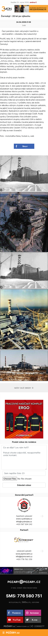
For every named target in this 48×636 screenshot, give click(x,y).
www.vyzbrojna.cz (24, 519)
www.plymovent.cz (24, 554)
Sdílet (25, 146)
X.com (34, 619)
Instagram (34, 613)
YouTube (17, 619)
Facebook (16, 613)
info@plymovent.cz (24, 556)
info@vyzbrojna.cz (24, 521)
